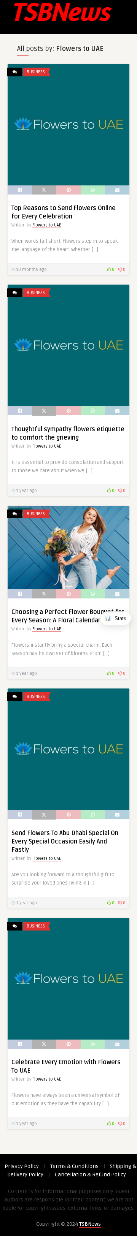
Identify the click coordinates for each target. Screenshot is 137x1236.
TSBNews (90, 1224)
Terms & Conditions (74, 1166)
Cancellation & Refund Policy (90, 1174)
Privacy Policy (22, 1166)
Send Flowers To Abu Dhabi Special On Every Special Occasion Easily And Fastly (64, 841)
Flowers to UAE (46, 225)
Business (36, 72)
